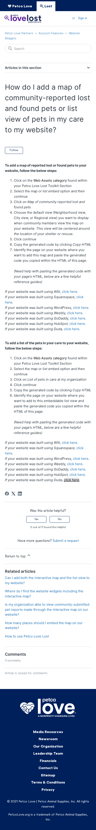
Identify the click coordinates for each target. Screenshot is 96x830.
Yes (36, 519)
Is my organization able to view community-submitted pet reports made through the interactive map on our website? (47, 609)
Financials (48, 761)
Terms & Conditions (48, 782)
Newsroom (48, 739)
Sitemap (48, 775)
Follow (14, 150)
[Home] (23, 18)
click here (80, 307)
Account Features (51, 33)
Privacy (48, 790)
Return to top (16, 556)
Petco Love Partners (19, 33)
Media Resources (48, 732)
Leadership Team (48, 754)
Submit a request (66, 541)
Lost (48, 6)
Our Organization (48, 746)
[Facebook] (7, 494)
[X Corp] (13, 494)
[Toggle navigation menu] (73, 18)
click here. (70, 291)
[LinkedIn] (20, 494)
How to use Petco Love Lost (27, 636)
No (60, 519)
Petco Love (21, 6)
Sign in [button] (82, 18)
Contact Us (48, 768)
